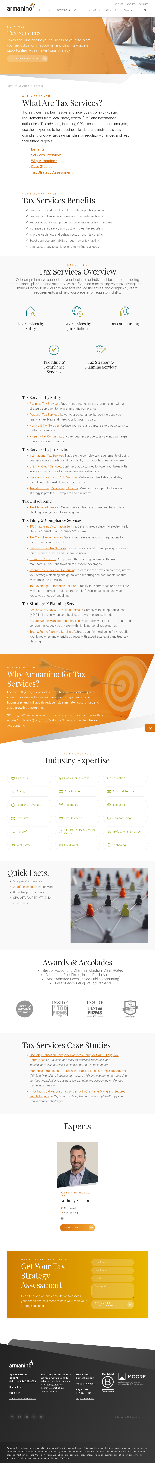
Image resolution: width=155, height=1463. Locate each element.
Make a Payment (85, 1384)
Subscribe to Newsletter (22, 1398)
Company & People (68, 9)
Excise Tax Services (43, 559)
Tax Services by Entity (30, 326)
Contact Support (85, 1378)
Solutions (43, 9)
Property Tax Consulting (45, 436)
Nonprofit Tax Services (45, 425)
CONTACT (118, 4)
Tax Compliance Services (46, 537)
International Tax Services (47, 455)
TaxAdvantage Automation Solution (53, 586)
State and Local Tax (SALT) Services (54, 477)
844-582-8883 (28, 1381)
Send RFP (14, 1393)
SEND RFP (131, 4)
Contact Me (70, 1227)
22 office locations (25, 887)
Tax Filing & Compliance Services (54, 366)
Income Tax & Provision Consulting (52, 570)
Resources (93, 9)
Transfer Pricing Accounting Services (54, 488)
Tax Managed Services (45, 507)
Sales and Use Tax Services (48, 548)
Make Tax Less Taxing (25, 58)
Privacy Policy (83, 1393)
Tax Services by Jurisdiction (77, 326)
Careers (111, 9)
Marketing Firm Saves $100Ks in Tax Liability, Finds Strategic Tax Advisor (78, 1071)
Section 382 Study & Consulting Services (56, 610)
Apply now (52, 1384)
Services (38, 86)
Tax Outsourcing (124, 323)
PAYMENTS (143, 4)
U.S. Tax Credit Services (45, 466)
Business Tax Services (44, 404)
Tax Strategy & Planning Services (101, 364)
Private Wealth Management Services (55, 621)
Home (10, 86)
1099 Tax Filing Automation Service (53, 526)
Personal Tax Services (44, 414)
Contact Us (15, 1387)
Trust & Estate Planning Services (51, 631)
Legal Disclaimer (85, 1398)
